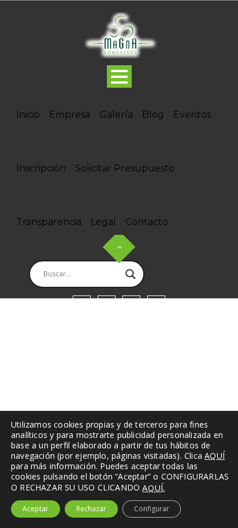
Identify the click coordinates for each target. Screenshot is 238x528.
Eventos (192, 114)
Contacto (146, 221)
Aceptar (36, 509)
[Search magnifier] (130, 274)
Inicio (28, 114)
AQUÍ (152, 487)
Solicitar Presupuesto (124, 168)
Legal (103, 221)
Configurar (151, 509)
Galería (116, 114)
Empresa (69, 114)
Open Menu (119, 76)
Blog (153, 114)
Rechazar (91, 509)
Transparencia (48, 221)
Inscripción (41, 168)
